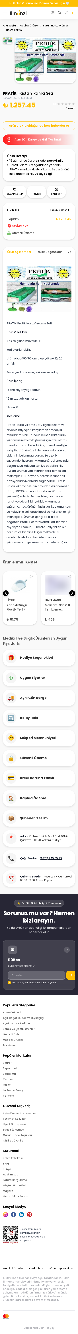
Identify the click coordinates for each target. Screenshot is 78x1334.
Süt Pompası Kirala (61, 1268)
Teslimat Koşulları (14, 1119)
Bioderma (9, 1074)
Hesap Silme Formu (15, 1196)
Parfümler (9, 1045)
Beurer (7, 1063)
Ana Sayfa (9, 25)
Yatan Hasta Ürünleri (56, 25)
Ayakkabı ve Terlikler (16, 1023)
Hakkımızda (10, 1174)
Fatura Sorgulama (15, 1180)
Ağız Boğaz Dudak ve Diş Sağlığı (23, 1018)
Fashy (7, 1085)
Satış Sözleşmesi (13, 1129)
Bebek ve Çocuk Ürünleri (19, 1029)
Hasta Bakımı (14, 30)
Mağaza (8, 1191)
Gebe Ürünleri (12, 1034)
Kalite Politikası (13, 1158)
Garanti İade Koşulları (17, 1135)
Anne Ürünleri (11, 1012)
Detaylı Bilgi (55, 161)
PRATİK (10, 93)
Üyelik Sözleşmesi (14, 1124)
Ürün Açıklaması (19, 252)
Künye (7, 1169)
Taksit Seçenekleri (49, 252)
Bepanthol (10, 1068)
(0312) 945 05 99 (51, 858)
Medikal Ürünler (29, 25)
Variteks (8, 1096)
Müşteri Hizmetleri (14, 1185)
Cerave (8, 1079)
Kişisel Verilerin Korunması (20, 1113)
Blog (6, 1163)
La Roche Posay (13, 1090)
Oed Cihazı (36, 1268)
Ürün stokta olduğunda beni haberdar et (39, 126)
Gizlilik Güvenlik (13, 1140)
